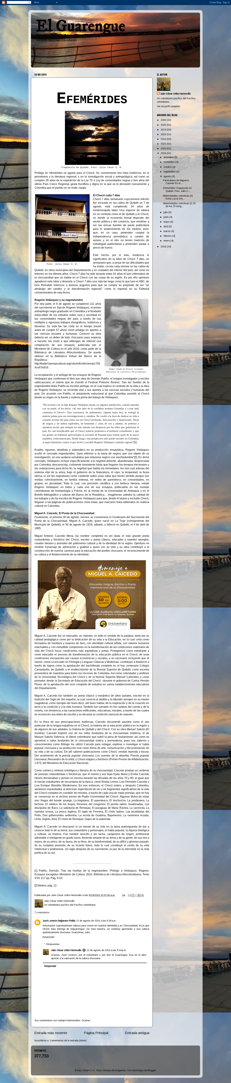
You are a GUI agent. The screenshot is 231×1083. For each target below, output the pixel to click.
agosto (168, 176)
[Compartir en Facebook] (139, 895)
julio (166, 212)
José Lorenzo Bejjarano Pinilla (59, 920)
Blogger (152, 1070)
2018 (164, 246)
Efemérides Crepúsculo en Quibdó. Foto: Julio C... (177, 189)
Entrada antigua (137, 1033)
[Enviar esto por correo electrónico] (129, 895)
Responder (49, 937)
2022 (164, 139)
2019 (164, 153)
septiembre (170, 171)
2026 (164, 120)
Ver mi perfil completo (168, 106)
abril (166, 226)
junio (166, 217)
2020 (164, 148)
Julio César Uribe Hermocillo (66, 950)
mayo (167, 221)
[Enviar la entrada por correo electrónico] (123, 895)
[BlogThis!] (132, 895)
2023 (164, 134)
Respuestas (53, 944)
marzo (167, 231)
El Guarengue (80, 26)
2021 (164, 143)
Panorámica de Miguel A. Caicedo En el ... (176, 182)
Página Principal (96, 1033)
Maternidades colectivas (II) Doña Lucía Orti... (178, 197)
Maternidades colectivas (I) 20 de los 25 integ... (179, 205)
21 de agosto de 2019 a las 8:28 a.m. (96, 920)
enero (167, 240)
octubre (168, 167)
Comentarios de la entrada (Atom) (68, 1040)
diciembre (169, 157)
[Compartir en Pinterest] (142, 895)
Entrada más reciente (50, 1033)
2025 (164, 125)
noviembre (169, 162)
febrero (168, 236)
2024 (164, 129)
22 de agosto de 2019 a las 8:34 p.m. (106, 950)
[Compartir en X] (136, 895)
